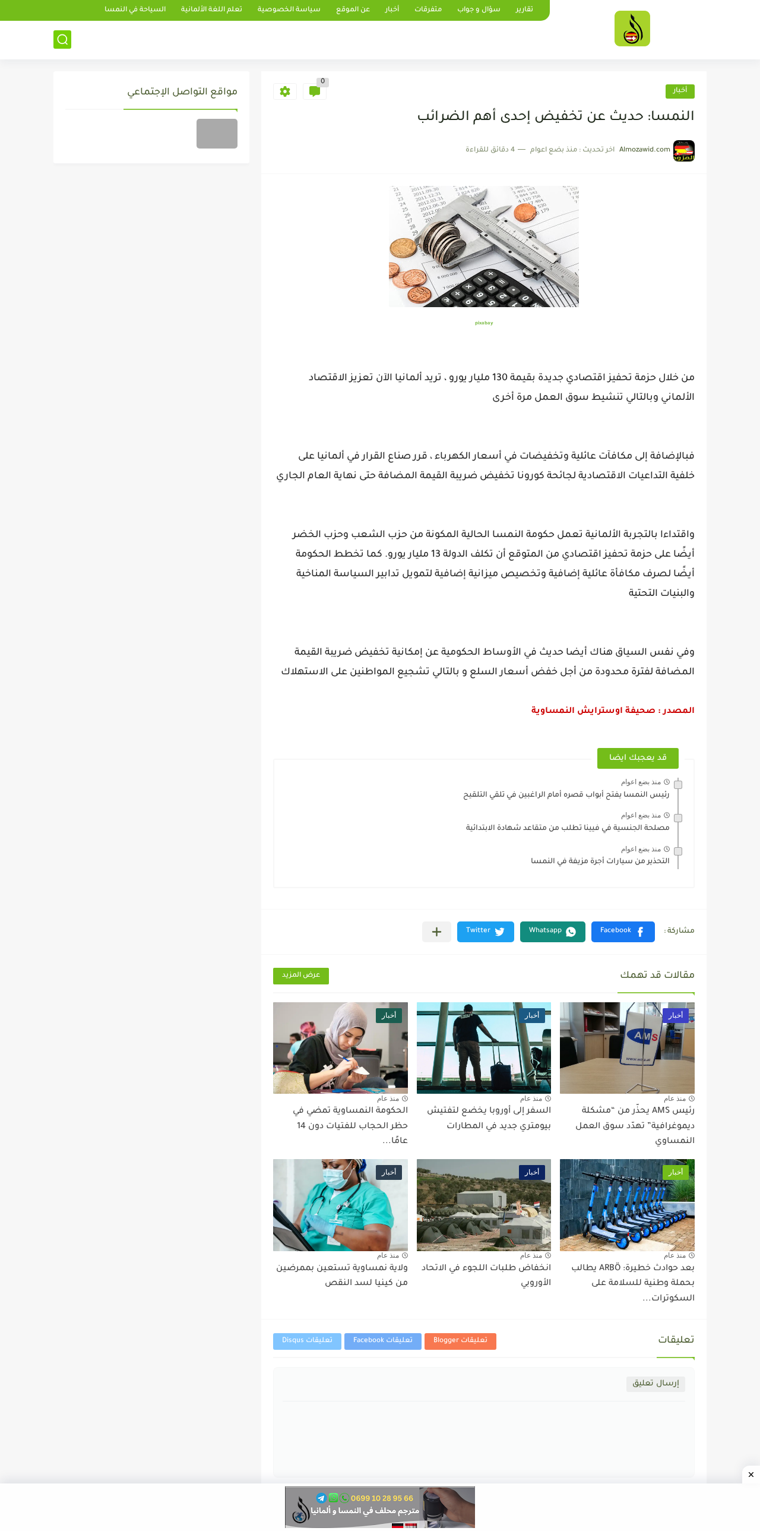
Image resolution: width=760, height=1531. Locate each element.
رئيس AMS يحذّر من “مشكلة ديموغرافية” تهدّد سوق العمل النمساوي (635, 1127)
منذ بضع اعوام (641, 782)
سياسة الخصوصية (289, 10)
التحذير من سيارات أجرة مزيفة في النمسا (600, 862)
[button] (623, 931)
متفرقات (428, 10)
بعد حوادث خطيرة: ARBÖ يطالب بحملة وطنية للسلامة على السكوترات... (633, 1284)
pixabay (484, 323)
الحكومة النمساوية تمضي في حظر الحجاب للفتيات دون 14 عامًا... (350, 1127)
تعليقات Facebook (383, 1341)
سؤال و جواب (479, 10)
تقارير (524, 10)
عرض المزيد (301, 976)
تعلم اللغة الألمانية (211, 10)
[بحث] (62, 39)
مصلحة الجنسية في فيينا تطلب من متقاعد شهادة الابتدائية (568, 829)
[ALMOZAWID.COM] (632, 28)
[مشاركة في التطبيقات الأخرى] (436, 931)
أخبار (392, 10)
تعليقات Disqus (307, 1341)
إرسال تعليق (655, 1384)
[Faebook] (217, 134)
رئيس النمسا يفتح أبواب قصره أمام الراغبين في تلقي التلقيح (566, 795)
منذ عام (675, 1098)
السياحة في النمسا (135, 10)
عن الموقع (353, 10)
